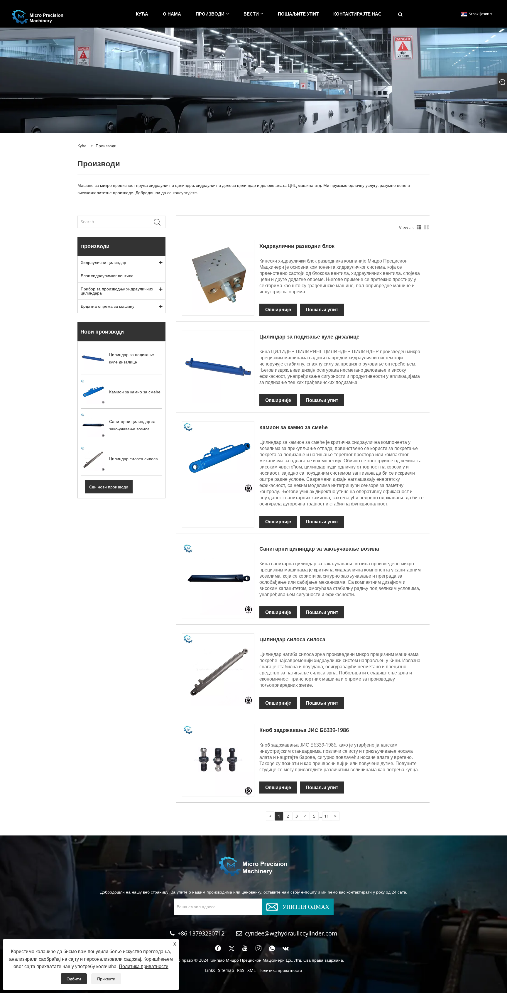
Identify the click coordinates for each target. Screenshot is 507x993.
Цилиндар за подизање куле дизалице (309, 336)
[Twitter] (231, 948)
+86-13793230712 (201, 933)
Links (210, 970)
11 (326, 816)
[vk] (285, 948)
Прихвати (106, 979)
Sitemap (226, 970)
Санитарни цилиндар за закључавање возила (319, 548)
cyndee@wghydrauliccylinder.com (291, 933)
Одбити (74, 979)
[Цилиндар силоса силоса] (218, 669)
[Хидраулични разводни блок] (218, 275)
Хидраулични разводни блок (296, 245)
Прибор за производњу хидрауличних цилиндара (117, 291)
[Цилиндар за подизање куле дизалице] (218, 366)
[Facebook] (218, 948)
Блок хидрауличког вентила (107, 275)
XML (251, 970)
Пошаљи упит (322, 309)
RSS (240, 970)
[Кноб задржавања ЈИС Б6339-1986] (218, 759)
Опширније (278, 309)
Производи (106, 145)
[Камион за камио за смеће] (218, 457)
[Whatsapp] (272, 948)
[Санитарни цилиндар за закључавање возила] (218, 578)
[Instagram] (258, 948)
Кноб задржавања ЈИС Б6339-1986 (304, 729)
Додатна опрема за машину (107, 306)
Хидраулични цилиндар (103, 262)
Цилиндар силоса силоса (292, 639)
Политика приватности (280, 970)
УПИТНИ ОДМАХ (305, 906)
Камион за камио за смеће (293, 427)
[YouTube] (245, 948)
